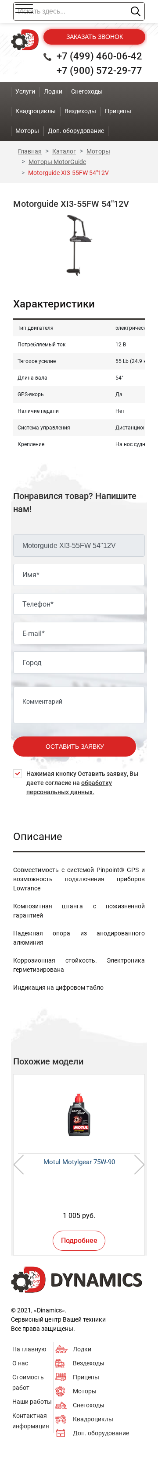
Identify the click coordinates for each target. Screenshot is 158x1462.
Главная (30, 151)
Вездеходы (88, 1363)
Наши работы (32, 1401)
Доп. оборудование (101, 1433)
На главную (29, 1349)
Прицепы (86, 1377)
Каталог (64, 151)
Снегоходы (88, 1405)
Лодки (82, 1349)
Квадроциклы (93, 1419)
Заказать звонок (94, 36)
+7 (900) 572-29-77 (99, 70)
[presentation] (18, 1165)
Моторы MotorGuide (57, 161)
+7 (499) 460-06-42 (99, 56)
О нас (20, 1363)
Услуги (25, 91)
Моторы (98, 151)
